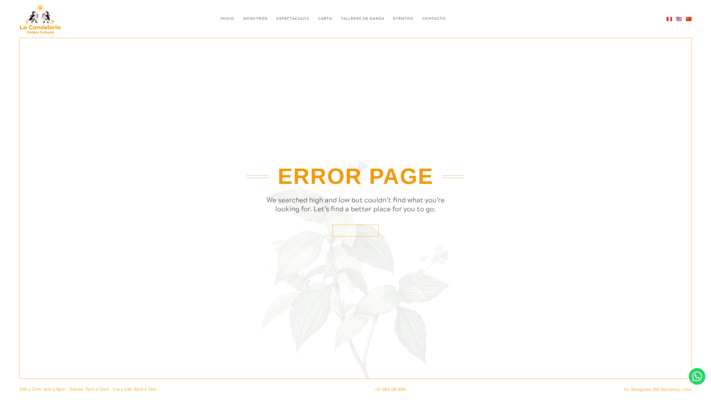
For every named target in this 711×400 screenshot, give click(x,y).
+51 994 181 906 (390, 389)
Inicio (227, 18)
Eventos (403, 18)
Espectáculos (292, 18)
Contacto (434, 18)
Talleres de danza (362, 18)
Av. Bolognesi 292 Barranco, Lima (658, 389)
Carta (325, 18)
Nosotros (255, 18)
